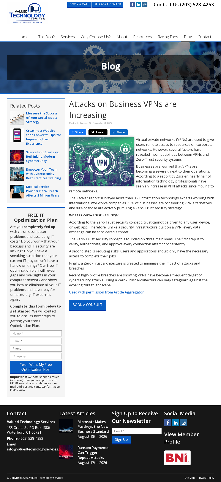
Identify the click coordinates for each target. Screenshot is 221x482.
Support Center (108, 4)
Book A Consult (88, 304)
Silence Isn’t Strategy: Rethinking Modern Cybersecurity (42, 156)
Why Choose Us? (96, 36)
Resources (142, 36)
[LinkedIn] (138, 5)
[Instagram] (144, 5)
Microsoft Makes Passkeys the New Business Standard (93, 426)
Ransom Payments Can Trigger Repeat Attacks (93, 452)
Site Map (190, 478)
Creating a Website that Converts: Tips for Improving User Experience (43, 137)
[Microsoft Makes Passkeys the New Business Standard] (66, 426)
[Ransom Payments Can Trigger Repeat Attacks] (66, 452)
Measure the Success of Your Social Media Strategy (41, 117)
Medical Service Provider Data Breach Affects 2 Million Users (42, 191)
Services (68, 36)
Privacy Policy (206, 478)
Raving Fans (168, 36)
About (122, 36)
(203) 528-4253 (197, 4)
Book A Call (79, 4)
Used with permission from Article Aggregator (106, 292)
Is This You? (44, 36)
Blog (188, 36)
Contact (204, 36)
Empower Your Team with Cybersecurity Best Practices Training (43, 173)
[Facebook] (132, 5)
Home (23, 36)
